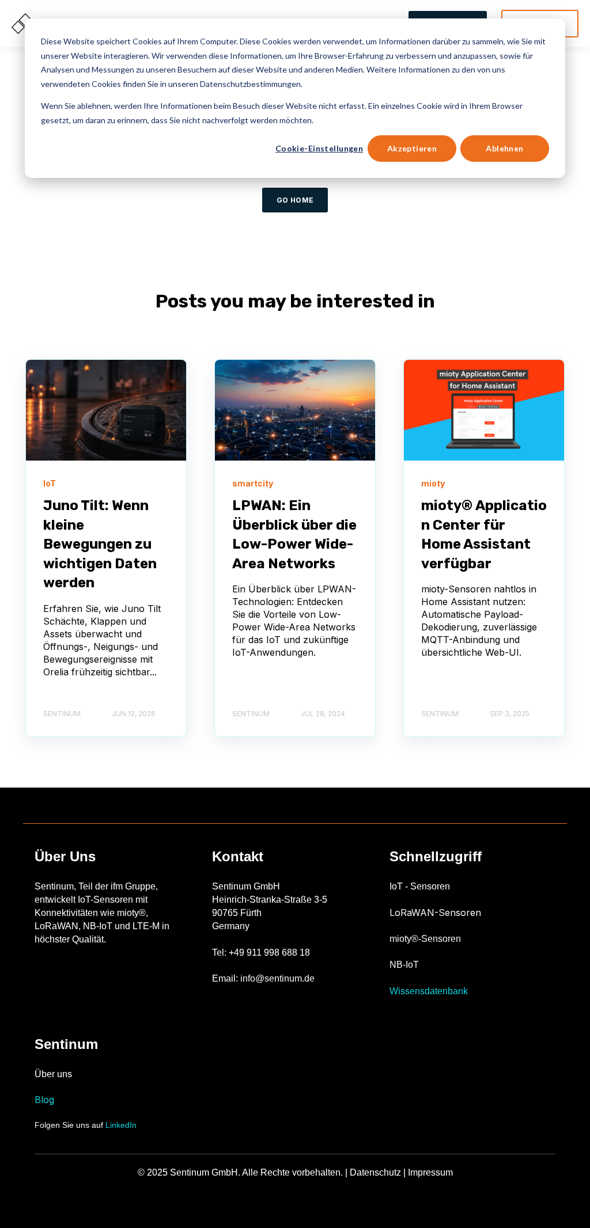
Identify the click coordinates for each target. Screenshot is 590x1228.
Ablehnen (504, 148)
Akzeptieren (412, 148)
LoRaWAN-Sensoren (435, 912)
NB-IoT (404, 965)
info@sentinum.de (277, 978)
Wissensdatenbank (428, 991)
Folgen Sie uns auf (86, 1125)
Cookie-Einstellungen (319, 148)
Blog (44, 1099)
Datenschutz (375, 1172)
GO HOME (295, 200)
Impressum (430, 1172)
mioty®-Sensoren (425, 939)
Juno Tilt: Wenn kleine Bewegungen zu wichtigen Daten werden (100, 544)
